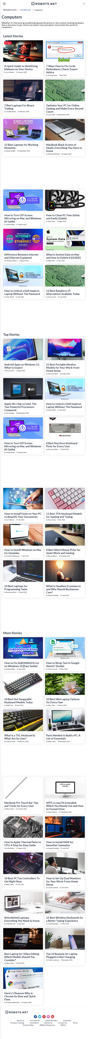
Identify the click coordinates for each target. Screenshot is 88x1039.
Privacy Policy (28, 1025)
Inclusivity (67, 1020)
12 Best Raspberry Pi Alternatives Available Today (63, 292)
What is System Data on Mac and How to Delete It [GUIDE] (63, 256)
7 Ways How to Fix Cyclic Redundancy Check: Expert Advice (62, 69)
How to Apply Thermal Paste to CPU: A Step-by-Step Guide (22, 844)
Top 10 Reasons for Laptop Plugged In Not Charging (61, 955)
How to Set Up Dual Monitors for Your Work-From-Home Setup (63, 881)
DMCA (63, 1025)
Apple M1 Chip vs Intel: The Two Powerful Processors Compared (20, 407)
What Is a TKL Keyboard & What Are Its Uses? (19, 737)
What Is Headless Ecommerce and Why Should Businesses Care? (63, 589)
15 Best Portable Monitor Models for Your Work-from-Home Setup (63, 367)
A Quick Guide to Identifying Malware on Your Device (21, 67)
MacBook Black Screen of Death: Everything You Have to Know (64, 147)
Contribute (34, 1023)
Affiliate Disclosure (47, 1025)
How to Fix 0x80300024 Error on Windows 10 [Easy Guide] (21, 664)
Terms (75, 1023)
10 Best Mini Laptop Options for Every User (63, 701)
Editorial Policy (52, 1020)
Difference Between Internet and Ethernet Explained (21, 256)
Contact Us (62, 1023)
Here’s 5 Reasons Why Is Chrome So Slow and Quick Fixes (20, 996)
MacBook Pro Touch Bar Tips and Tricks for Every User (21, 804)
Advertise (48, 1023)
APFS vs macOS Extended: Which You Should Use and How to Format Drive (64, 806)
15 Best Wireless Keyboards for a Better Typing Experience (64, 919)
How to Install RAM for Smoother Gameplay (59, 844)
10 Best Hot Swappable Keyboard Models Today (18, 701)
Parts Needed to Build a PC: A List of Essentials (63, 737)
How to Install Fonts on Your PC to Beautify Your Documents (22, 515)
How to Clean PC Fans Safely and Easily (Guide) (63, 217)
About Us (20, 1020)
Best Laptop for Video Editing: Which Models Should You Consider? (21, 957)
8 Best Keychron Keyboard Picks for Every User (61, 445)
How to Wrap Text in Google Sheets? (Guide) (62, 664)
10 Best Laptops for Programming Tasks (15, 588)
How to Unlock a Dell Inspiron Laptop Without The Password (22, 292)
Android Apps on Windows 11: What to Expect (22, 366)
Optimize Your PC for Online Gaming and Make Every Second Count (64, 108)
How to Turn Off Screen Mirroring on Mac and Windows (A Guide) (22, 218)
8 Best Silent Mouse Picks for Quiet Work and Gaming (63, 551)
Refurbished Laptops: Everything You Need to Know (22, 919)
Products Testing (17, 1023)
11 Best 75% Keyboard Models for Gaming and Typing (64, 515)
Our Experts (35, 1020)
